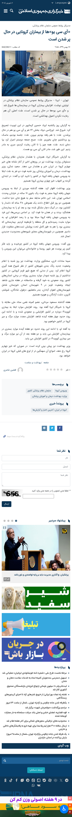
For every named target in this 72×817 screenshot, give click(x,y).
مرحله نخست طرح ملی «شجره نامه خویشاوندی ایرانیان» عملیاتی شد (34, 673)
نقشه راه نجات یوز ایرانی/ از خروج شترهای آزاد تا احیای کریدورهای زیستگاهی (36, 696)
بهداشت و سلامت (33, 363)
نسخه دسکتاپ (36, 770)
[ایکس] (61, 781)
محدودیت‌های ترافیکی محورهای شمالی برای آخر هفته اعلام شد (36, 721)
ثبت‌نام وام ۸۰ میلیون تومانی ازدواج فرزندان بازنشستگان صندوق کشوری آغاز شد (37, 687)
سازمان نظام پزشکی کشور (39, 391)
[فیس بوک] (16, 781)
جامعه (46, 363)
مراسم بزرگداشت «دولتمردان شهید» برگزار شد (46, 708)
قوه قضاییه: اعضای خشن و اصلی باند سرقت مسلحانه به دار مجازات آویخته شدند (35, 714)
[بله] (44, 781)
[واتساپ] (33, 786)
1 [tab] (16, 521)
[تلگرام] (66, 781)
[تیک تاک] (11, 781)
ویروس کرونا (61, 391)
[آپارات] (50, 781)
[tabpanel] (36, 554)
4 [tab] (4, 521)
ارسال (6, 504)
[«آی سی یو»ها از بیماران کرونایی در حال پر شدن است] (36, 73)
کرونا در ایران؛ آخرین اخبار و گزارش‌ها (50, 410)
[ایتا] (33, 781)
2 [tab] (12, 521)
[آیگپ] (39, 781)
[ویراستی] (22, 781)
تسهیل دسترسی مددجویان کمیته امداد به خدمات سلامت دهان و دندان (37, 679)
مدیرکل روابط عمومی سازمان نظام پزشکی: (51, 26)
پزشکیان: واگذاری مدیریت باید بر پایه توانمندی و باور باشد (41, 575)
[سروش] (27, 781)
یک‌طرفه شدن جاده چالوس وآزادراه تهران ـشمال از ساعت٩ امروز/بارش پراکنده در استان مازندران (36, 735)
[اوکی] (5, 781)
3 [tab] (8, 521)
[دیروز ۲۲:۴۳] (36, 548)
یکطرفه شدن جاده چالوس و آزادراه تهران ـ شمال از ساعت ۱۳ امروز (36, 703)
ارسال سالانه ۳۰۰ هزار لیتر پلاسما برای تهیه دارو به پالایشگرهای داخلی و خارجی (35, 727)
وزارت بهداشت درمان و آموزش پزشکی (49, 396)
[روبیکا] (55, 781)
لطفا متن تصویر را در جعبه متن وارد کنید (51, 491)
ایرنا (41, 11)
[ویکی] (39, 786)
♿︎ (64, 809)
